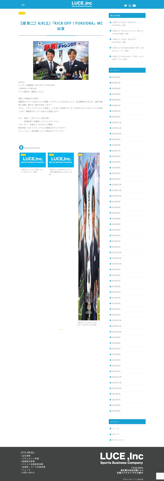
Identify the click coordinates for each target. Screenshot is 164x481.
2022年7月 (116, 348)
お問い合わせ (28, 472)
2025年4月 (116, 167)
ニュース (22, 13)
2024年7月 (116, 213)
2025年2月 (116, 173)
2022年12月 (116, 320)
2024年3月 (116, 235)
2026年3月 (116, 105)
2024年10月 (116, 196)
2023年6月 (116, 286)
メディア (115, 434)
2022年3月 (116, 360)
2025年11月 (116, 128)
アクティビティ (118, 440)
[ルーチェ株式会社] (82, 6)
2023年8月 (116, 275)
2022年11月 (116, 326)
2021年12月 (116, 377)
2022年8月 (116, 343)
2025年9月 (116, 139)
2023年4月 (116, 297)
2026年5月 (116, 94)
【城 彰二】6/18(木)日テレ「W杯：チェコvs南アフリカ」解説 (128, 57)
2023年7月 (116, 280)
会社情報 (26, 455)
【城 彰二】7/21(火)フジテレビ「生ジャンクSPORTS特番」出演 (128, 32)
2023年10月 (116, 263)
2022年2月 (116, 365)
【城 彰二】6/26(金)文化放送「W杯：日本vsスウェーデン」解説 (128, 49)
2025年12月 (116, 122)
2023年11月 (116, 258)
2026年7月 (116, 82)
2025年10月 (116, 133)
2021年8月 (116, 394)
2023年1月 (116, 314)
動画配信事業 (28, 461)
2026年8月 (116, 77)
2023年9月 (116, 269)
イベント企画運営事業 (32, 464)
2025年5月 (116, 162)
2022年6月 (116, 354)
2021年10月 (116, 388)
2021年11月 (116, 382)
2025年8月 (116, 145)
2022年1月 (116, 371)
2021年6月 (116, 405)
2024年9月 (116, 201)
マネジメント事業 (30, 458)
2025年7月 (116, 150)
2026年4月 (116, 99)
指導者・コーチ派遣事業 (33, 466)
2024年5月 (116, 224)
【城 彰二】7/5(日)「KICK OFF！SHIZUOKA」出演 (124, 40)
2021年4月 (116, 411)
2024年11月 (116, 190)
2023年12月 (116, 252)
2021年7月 (116, 399)
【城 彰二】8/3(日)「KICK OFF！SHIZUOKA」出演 (124, 23)
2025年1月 (116, 179)
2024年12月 (116, 184)
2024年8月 (116, 207)
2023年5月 (116, 292)
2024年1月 (116, 247)
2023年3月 (116, 303)
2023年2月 (116, 309)
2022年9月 (116, 337)
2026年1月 (116, 116)
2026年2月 (116, 111)
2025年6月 (116, 156)
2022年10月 (116, 331)
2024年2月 (116, 241)
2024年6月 (116, 218)
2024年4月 (116, 230)
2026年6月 (116, 88)
